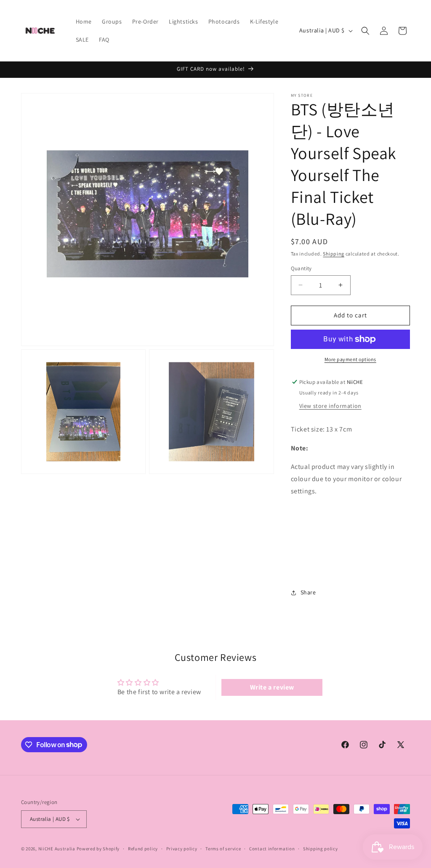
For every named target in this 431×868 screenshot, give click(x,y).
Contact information (272, 849)
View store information (330, 406)
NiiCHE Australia (56, 849)
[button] (365, 30)
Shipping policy (320, 849)
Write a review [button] (272, 687)
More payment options (350, 359)
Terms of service (223, 849)
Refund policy (143, 849)
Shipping (333, 253)
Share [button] (308, 592)
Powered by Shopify (98, 849)
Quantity (301, 268)
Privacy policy (181, 849)
